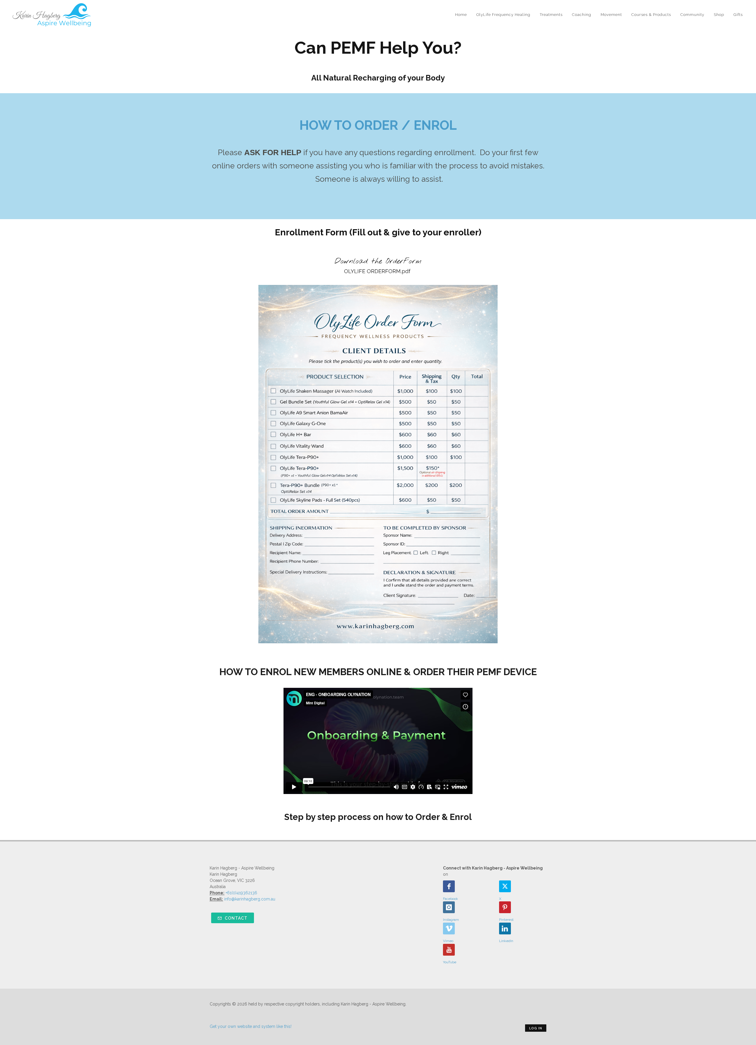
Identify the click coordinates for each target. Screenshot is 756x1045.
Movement (611, 14)
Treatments (551, 14)
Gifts (738, 14)
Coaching (581, 14)
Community (692, 14)
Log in (535, 1028)
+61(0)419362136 (241, 892)
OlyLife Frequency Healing (503, 14)
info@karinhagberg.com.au (249, 899)
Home (461, 14)
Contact (235, 918)
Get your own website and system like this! (250, 1026)
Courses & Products (651, 14)
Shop (719, 14)
